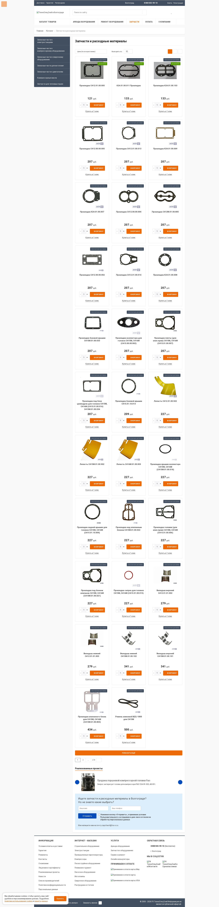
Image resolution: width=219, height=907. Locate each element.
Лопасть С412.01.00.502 (165, 401)
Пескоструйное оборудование (87, 863)
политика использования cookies (19, 901)
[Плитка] (170, 51)
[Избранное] (171, 13)
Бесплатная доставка (98, 60)
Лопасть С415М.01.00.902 (92, 464)
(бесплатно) (163, 846)
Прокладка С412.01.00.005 (92, 85)
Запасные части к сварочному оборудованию (50, 58)
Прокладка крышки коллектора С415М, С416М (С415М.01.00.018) (165, 467)
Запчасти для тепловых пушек (50, 84)
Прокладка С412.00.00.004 (128, 212)
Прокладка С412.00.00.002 (92, 275)
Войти (169, 3)
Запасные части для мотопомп (50, 66)
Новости (42, 876)
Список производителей (49, 881)
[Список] (175, 51)
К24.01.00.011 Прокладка (129, 85)
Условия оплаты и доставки (50, 846)
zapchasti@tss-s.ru (110, 825)
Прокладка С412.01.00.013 (128, 149)
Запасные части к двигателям (50, 72)
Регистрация (178, 3)
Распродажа (60, 3)
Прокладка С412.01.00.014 (128, 275)
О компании (43, 863)
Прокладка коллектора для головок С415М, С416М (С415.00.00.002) (128, 341)
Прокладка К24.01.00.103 (165, 85)
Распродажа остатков (84, 885)
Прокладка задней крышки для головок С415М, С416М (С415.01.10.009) (92, 530)
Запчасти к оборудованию (122, 850)
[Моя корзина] (163, 13)
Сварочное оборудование (85, 881)
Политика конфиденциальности (52, 885)
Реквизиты (43, 855)
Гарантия (49, 3)
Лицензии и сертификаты (49, 868)
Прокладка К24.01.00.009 (165, 149)
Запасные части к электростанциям (45, 41)
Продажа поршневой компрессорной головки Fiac (123, 780)
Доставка (40, 3)
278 (93, 760)
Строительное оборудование (87, 846)
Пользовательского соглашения (115, 817)
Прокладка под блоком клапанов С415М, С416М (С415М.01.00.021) (92, 593)
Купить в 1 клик (92, 111)
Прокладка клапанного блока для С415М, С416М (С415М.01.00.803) (92, 719)
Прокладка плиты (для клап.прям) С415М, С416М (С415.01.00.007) (165, 341)
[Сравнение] (180, 13)
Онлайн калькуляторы (120, 859)
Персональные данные (48, 889)
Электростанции (82, 850)
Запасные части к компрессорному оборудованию (51, 49)
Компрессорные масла (47, 78)
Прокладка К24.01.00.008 (165, 275)
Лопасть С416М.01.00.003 (128, 464)
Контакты (43, 859)
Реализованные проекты (49, 872)
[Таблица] (180, 51)
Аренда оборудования (120, 846)
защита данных (41, 901)
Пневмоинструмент (83, 868)
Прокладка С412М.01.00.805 (165, 212)
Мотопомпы (80, 876)
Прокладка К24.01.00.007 (92, 212)
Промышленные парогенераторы (89, 855)
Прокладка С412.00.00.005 (92, 149)
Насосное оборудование (85, 872)
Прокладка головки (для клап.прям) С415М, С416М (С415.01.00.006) (165, 530)
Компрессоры (80, 859)
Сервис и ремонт (118, 855)
